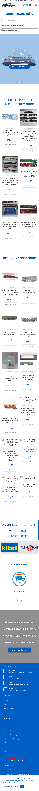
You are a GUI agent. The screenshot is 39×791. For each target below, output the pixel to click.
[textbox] (20, 30)
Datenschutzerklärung (11, 739)
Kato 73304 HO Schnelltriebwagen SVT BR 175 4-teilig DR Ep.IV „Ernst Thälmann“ (10, 181)
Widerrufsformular (16, 759)
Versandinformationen (11, 731)
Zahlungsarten (8, 727)
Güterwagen (12, 485)
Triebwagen (12, 175)
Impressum (7, 751)
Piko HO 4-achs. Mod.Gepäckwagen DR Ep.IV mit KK (28, 377)
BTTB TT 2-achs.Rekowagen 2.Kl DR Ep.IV (28, 334)
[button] (3, 59)
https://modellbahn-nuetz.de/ (19, 690)
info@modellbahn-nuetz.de (18, 684)
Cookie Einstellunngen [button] (10, 786)
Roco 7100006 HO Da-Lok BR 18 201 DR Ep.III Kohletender (28, 224)
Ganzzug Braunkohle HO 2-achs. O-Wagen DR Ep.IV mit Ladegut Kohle (10, 489)
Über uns (7, 747)
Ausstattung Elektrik (8, 371)
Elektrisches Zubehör (12, 373)
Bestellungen (8, 700)
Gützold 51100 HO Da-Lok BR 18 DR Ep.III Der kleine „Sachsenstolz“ (10, 133)
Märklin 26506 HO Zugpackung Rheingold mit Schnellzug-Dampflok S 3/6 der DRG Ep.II (29, 136)
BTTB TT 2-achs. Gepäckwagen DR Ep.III (10, 333)
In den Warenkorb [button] (10, 144)
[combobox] (20, 29)
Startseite (7, 719)
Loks (7, 128)
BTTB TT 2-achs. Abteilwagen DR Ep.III (29, 291)
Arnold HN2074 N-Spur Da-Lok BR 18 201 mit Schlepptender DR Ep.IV (29, 174)
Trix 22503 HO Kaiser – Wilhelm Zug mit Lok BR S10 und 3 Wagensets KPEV (10, 225)
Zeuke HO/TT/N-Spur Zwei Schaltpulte (29, 485)
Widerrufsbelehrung (10, 735)
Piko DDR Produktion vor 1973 (29, 372)
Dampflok (11, 128)
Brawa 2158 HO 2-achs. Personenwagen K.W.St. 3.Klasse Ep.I (10, 421)
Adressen (7, 704)
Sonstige (33, 446)
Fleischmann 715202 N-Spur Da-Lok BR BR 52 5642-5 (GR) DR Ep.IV (10, 292)
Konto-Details (8, 708)
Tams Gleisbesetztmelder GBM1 (10, 379)
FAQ (5, 743)
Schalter (34, 482)
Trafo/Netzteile (10, 374)
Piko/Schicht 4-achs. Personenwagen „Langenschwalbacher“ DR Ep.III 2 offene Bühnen (10, 456)
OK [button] (22, 786)
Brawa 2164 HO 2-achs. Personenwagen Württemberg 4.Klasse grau (29, 411)
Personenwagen (29, 129)
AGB (5, 723)
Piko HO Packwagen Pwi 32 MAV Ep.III (29, 450)
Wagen (24, 128)
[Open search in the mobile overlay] (20, 20)
